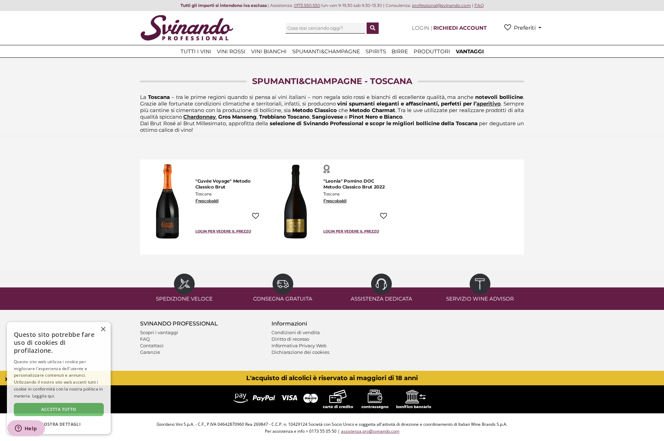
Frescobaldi (207, 200)
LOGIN (421, 28)
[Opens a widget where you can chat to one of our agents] (26, 429)
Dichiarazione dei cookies (300, 352)
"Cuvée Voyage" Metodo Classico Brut (223, 184)
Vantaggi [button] (470, 51)
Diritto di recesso (290, 339)
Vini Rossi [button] (231, 51)
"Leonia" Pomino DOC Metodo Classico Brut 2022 (354, 184)
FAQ (145, 339)
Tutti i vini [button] (196, 51)
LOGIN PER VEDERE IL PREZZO (223, 231)
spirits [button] (376, 51)
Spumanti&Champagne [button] (326, 51)
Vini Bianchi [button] (269, 51)
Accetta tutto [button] (58, 409)
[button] (59, 424)
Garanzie (150, 352)
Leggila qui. (43, 396)
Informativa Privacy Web (298, 345)
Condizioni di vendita (295, 332)
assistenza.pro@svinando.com (370, 431)
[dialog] (59, 378)
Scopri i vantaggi (159, 332)
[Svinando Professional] (186, 27)
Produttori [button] (432, 51)
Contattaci (152, 345)
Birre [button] (399, 51)
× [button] (102, 329)
